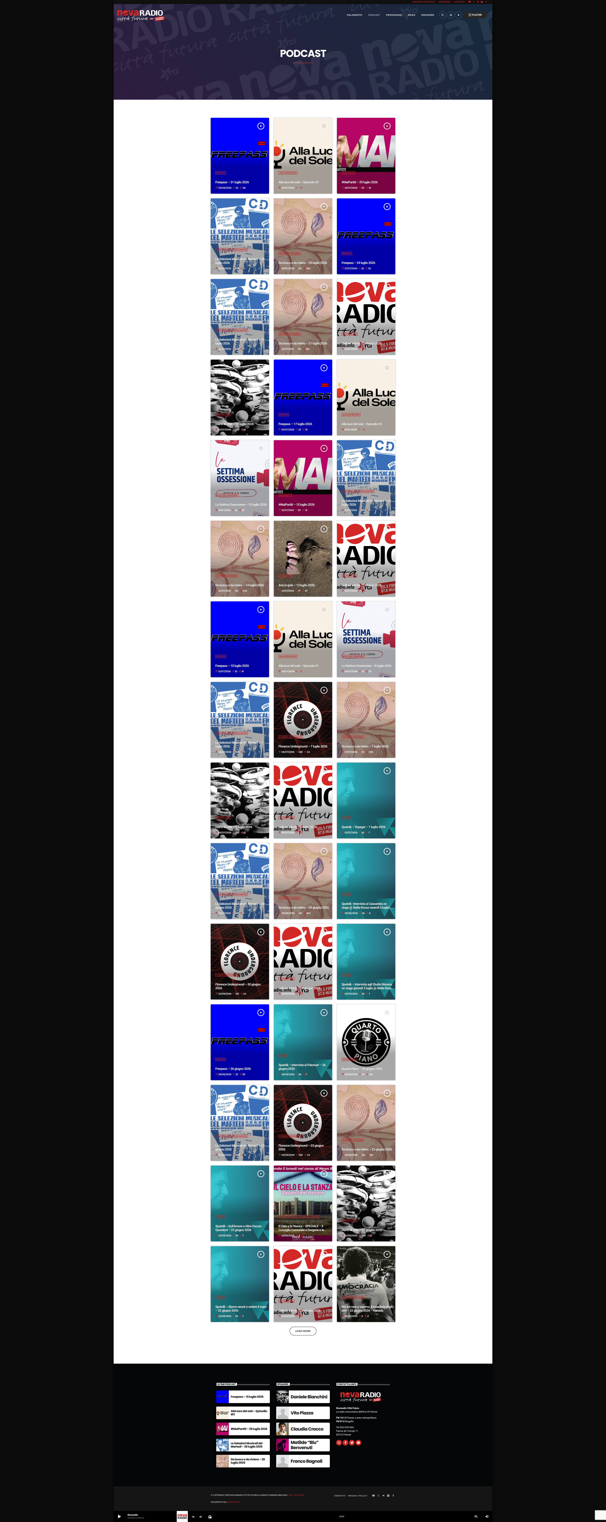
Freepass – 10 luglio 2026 (232, 666)
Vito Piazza (302, 1413)
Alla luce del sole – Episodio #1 (299, 666)
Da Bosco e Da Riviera (290, 253)
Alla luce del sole (288, 173)
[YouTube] (469, 2)
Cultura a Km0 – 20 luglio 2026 (362, 343)
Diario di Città (223, 414)
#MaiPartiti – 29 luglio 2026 (360, 182)
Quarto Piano (349, 1059)
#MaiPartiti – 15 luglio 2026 (297, 504)
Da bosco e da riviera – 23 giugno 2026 (367, 1149)
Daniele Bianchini (309, 1397)
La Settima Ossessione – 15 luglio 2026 (241, 504)
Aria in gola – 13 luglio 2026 (297, 585)
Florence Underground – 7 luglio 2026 (303, 746)
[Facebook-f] (345, 1443)
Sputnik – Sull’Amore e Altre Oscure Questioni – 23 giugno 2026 (238, 1228)
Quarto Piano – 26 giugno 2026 (362, 1069)
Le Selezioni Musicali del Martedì (232, 249)
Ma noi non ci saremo (353, 1297)
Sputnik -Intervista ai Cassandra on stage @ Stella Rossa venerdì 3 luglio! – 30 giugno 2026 (367, 907)
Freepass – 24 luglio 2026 (358, 263)
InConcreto (234, 1502)
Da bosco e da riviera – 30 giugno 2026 (304, 907)
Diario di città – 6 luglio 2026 (233, 827)
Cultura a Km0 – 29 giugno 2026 (300, 988)
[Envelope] (358, 1443)
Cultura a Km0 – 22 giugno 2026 (300, 1310)
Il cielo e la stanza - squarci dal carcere (299, 1217)
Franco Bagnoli (306, 1461)
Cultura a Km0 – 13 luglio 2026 (362, 585)
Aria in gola (285, 576)
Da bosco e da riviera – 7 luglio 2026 (365, 746)
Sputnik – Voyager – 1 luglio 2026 (363, 827)
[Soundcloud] (478, 2)
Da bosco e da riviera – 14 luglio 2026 (239, 585)
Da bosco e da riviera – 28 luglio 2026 (303, 263)
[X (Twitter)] (473, 2)
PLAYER (475, 15)
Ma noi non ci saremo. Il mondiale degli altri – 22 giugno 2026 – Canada (367, 1308)
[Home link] (134, 15)
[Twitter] (352, 1443)
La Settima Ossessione (227, 495)
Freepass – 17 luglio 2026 (295, 424)
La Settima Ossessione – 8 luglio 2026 (366, 666)
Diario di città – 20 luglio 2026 (234, 424)
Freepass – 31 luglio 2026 (232, 182)
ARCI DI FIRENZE (296, 1495)
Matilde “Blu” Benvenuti (304, 1445)
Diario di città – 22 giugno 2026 (362, 1230)
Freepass (221, 173)
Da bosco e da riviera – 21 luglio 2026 (303, 343)
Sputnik (346, 817)
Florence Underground (291, 737)
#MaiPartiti (348, 173)
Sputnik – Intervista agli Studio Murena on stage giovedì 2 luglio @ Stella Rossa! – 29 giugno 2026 (368, 988)
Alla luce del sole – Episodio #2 (362, 424)
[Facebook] (486, 2)
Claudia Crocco (307, 1429)
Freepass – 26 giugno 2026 (233, 1069)
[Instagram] (482, 2)
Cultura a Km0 (350, 334)
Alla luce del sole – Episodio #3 (299, 182)
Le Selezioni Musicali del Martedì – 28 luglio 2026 (246, 1445)
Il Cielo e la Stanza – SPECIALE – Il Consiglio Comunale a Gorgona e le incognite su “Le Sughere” (301, 1230)
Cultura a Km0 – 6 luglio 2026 (298, 827)
